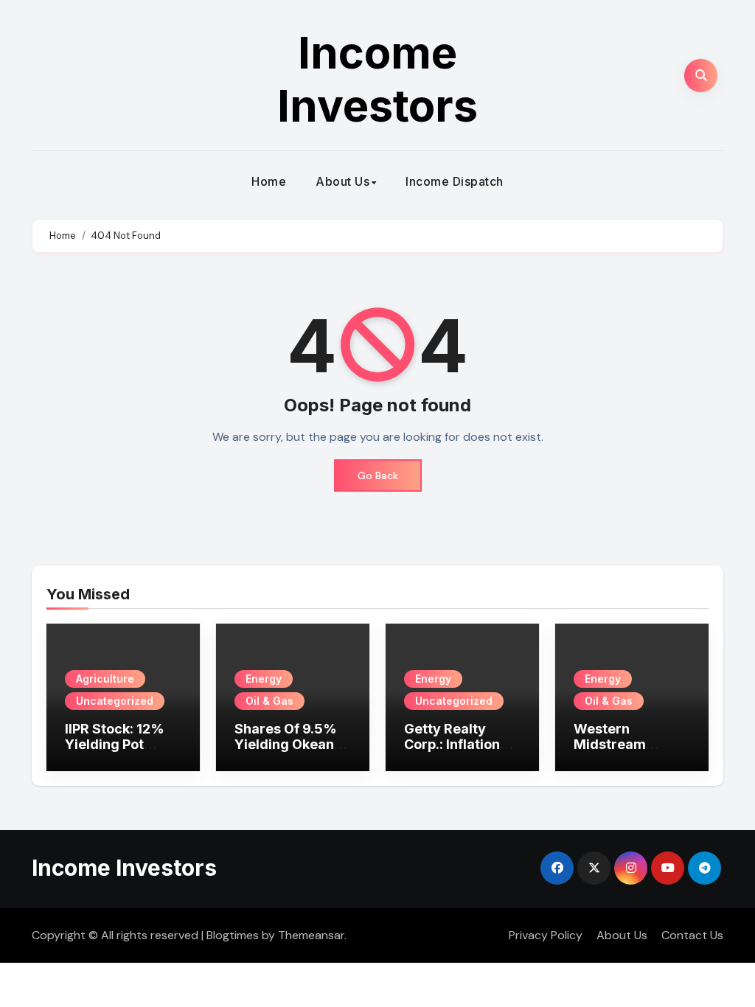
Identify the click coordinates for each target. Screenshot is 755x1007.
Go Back (378, 475)
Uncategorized (114, 700)
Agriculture (105, 678)
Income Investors (377, 79)
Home (268, 181)
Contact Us (692, 935)
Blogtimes (232, 935)
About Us (342, 181)
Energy (264, 678)
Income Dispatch (455, 181)
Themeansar (311, 935)
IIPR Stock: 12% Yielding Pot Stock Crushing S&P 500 (115, 752)
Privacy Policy (545, 935)
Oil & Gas (269, 700)
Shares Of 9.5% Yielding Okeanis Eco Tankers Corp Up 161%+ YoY (292, 752)
